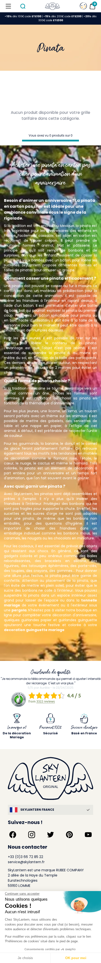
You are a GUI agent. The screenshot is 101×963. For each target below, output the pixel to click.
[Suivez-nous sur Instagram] (32, 835)
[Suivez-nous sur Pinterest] (69, 835)
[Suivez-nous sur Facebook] (13, 835)
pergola (19, 610)
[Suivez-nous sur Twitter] (50, 835)
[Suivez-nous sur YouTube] (88, 835)
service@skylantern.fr (26, 862)
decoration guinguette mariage (34, 629)
